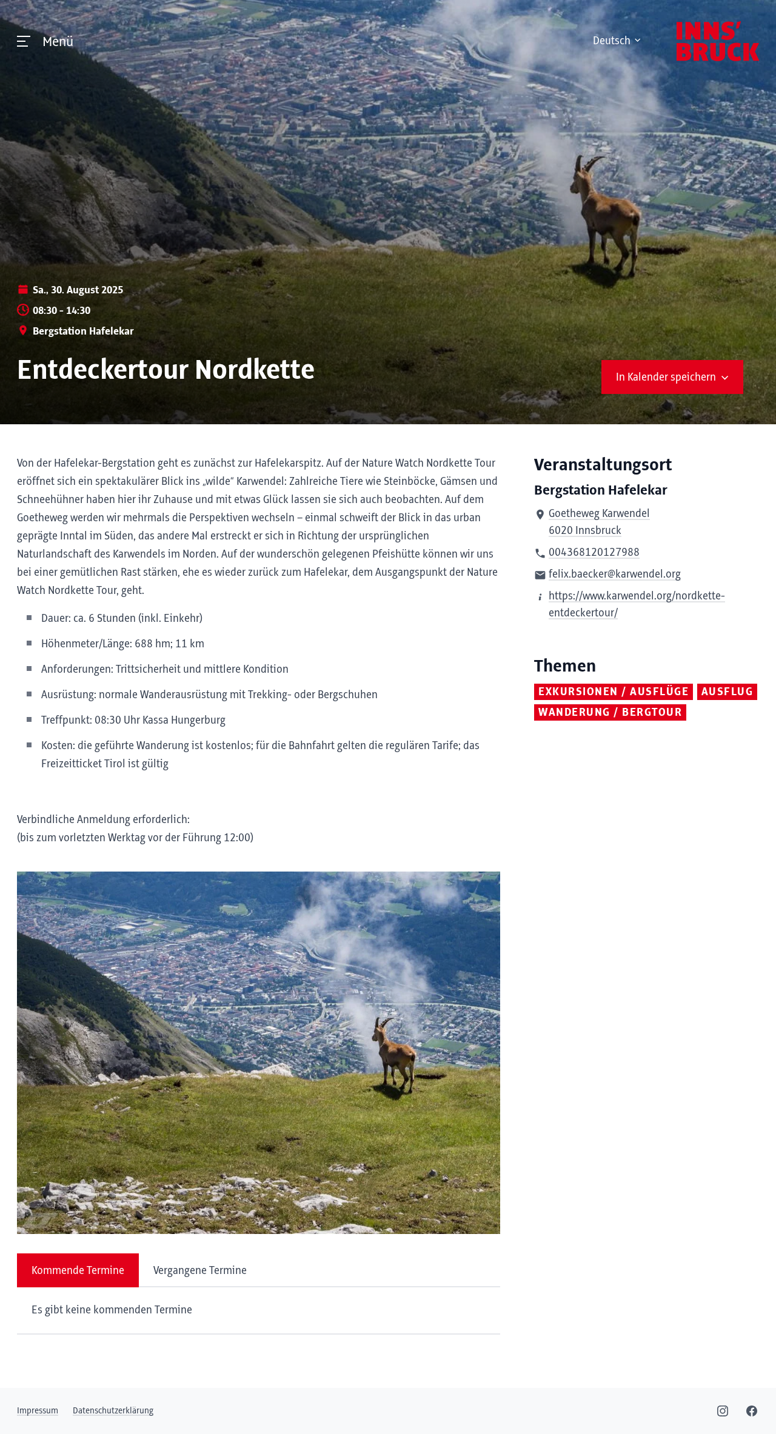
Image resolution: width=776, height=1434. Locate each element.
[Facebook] (751, 1411)
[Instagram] (722, 1411)
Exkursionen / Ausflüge (613, 692)
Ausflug (727, 692)
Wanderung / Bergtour (610, 713)
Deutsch (611, 41)
